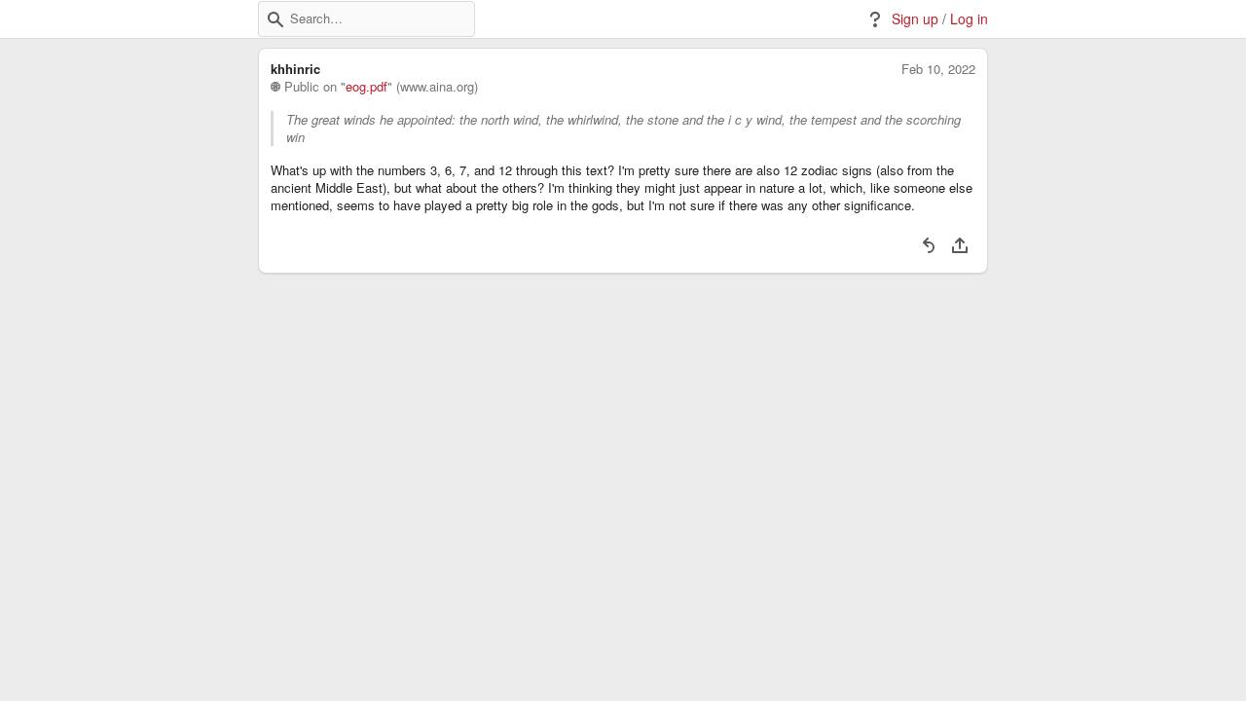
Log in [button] (969, 19)
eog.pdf (366, 86)
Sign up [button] (915, 19)
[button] (275, 19)
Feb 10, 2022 (938, 69)
